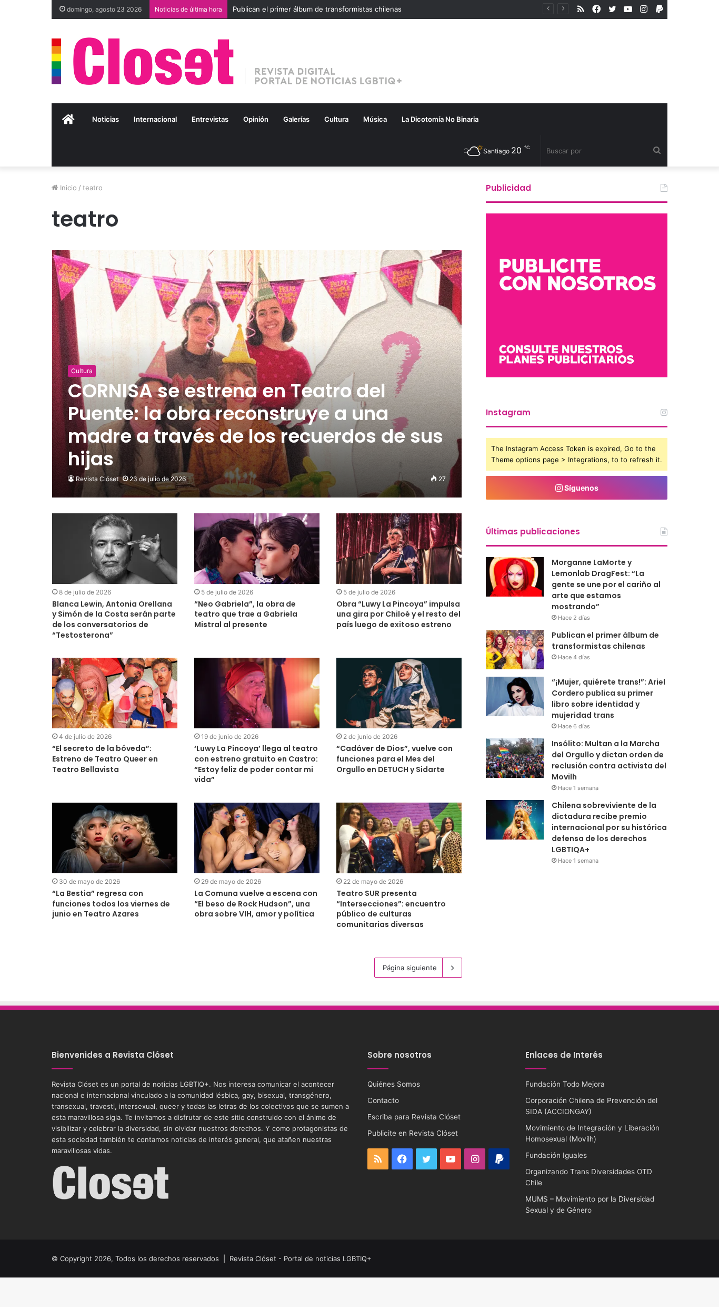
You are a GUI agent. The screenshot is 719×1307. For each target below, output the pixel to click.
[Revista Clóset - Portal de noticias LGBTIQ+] (227, 61)
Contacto (383, 1100)
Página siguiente (410, 967)
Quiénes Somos (393, 1084)
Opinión (255, 119)
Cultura (336, 119)
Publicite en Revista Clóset (412, 1133)
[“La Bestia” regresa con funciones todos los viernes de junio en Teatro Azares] (114, 838)
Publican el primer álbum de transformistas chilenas (317, 9)
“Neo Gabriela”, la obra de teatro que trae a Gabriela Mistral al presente (245, 614)
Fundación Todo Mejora (565, 1084)
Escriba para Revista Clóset (414, 1117)
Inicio (67, 187)
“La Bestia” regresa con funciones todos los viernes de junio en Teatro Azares (111, 903)
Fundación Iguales (556, 1155)
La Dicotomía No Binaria (440, 119)
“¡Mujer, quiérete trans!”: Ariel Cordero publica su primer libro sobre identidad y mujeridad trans (608, 698)
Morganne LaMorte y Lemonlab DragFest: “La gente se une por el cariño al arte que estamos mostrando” (606, 584)
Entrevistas (210, 119)
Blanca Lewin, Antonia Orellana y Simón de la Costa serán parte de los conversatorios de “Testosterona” (114, 619)
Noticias (105, 119)
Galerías (296, 119)
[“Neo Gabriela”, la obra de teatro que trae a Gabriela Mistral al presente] (256, 548)
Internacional (155, 119)
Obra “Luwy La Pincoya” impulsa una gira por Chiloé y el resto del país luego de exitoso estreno (398, 614)
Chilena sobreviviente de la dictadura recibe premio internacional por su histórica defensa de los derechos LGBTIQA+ (609, 827)
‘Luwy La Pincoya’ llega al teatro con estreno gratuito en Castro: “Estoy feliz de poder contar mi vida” (256, 764)
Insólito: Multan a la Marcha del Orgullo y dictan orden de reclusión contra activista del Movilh (609, 760)
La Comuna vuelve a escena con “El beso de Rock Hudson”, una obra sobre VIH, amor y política (255, 903)
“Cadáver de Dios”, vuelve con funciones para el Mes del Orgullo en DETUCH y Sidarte (394, 758)
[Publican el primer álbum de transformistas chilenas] (515, 649)
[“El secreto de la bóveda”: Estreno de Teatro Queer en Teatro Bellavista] (114, 693)
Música (375, 119)
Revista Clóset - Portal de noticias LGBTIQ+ (300, 1258)
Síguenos (580, 487)
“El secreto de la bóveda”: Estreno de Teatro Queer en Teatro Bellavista (105, 758)
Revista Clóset (97, 479)
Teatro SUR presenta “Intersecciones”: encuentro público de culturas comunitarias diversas (391, 909)
